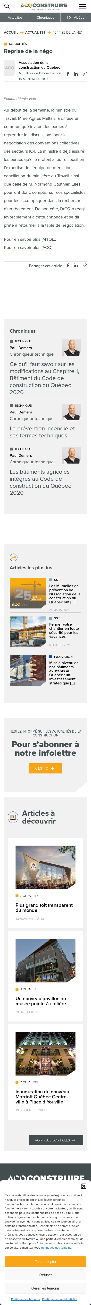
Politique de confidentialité (59, 1299)
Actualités (15, 17)
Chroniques (45, 17)
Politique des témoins (25, 1299)
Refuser (45, 1275)
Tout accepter (45, 1262)
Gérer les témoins (45, 1288)
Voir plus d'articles (52, 1140)
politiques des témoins (56, 1248)
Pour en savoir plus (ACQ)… (29, 247)
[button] (83, 1186)
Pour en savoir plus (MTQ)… (30, 239)
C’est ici (42, 768)
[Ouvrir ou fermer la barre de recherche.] (7, 6)
